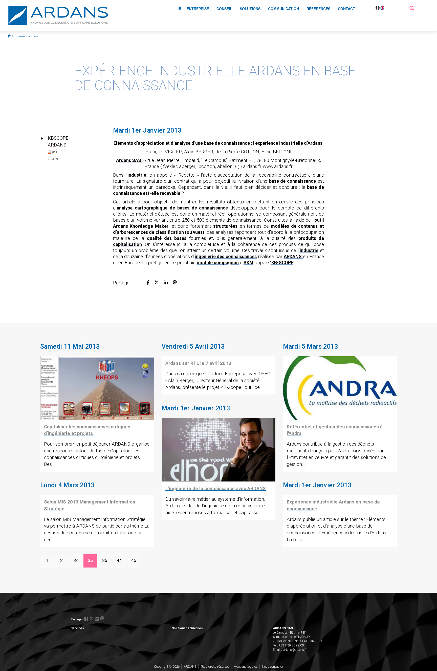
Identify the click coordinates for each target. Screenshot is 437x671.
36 (104, 560)
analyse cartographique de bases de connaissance (172, 208)
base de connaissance (292, 181)
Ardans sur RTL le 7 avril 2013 (198, 363)
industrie (136, 175)
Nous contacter (272, 666)
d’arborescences (130, 232)
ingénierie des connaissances (226, 256)
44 (119, 560)
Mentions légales (246, 666)
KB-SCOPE (282, 262)
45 (133, 560)
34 (75, 560)
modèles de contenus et (297, 226)
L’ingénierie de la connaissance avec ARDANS (215, 488)
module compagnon (218, 262)
